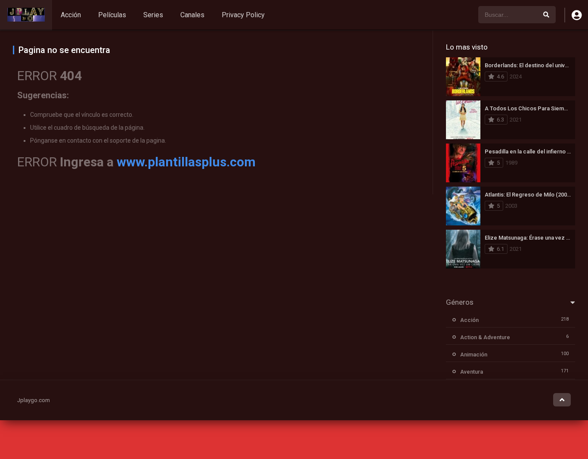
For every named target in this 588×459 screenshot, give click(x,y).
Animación (473, 354)
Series (153, 15)
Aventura (471, 371)
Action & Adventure (485, 337)
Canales (192, 15)
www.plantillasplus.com (186, 161)
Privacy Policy (243, 15)
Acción (71, 15)
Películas (112, 15)
